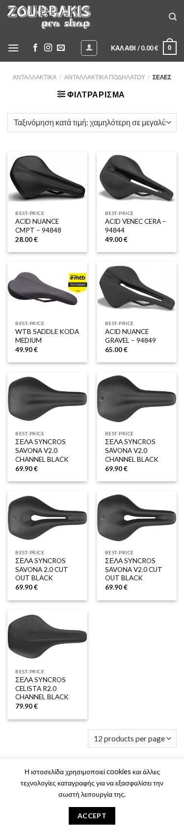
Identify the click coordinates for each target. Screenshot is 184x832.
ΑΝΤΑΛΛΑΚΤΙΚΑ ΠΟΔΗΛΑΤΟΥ (104, 77)
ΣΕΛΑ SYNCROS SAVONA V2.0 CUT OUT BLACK (133, 569)
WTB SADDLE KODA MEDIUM (47, 336)
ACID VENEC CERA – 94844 (135, 225)
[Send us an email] (61, 48)
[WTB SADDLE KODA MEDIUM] (47, 288)
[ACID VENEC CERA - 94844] (137, 178)
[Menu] (13, 48)
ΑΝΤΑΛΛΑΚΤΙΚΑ (34, 77)
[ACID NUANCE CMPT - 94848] (47, 178)
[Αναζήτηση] (173, 16)
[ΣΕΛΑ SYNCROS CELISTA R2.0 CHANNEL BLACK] (47, 637)
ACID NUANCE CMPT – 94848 (38, 225)
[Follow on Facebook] (35, 48)
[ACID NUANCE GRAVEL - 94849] (137, 288)
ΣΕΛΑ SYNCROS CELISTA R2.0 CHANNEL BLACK (42, 688)
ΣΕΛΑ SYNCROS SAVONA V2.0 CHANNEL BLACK (42, 450)
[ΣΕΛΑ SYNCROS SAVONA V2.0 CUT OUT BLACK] (137, 518)
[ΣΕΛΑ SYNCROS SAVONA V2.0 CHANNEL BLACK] (47, 399)
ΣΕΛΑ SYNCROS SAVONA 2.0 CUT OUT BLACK (41, 569)
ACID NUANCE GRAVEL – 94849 (130, 336)
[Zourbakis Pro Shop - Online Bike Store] (49, 16)
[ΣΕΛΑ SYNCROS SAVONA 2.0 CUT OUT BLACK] (47, 518)
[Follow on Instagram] (48, 48)
